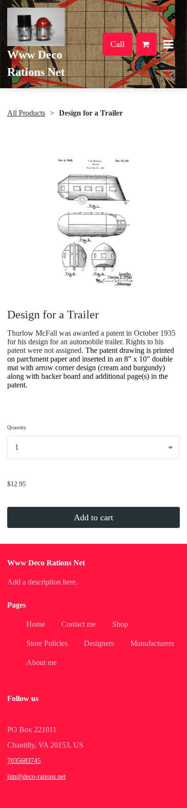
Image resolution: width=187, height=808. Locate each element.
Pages (16, 605)
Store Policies (47, 643)
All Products (26, 113)
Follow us (22, 698)
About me (41, 662)
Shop (120, 624)
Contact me (78, 624)
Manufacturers (152, 643)
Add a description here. (42, 582)
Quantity (16, 427)
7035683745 (24, 760)
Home (35, 624)
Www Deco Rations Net (46, 563)
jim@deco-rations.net (36, 776)
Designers (99, 643)
